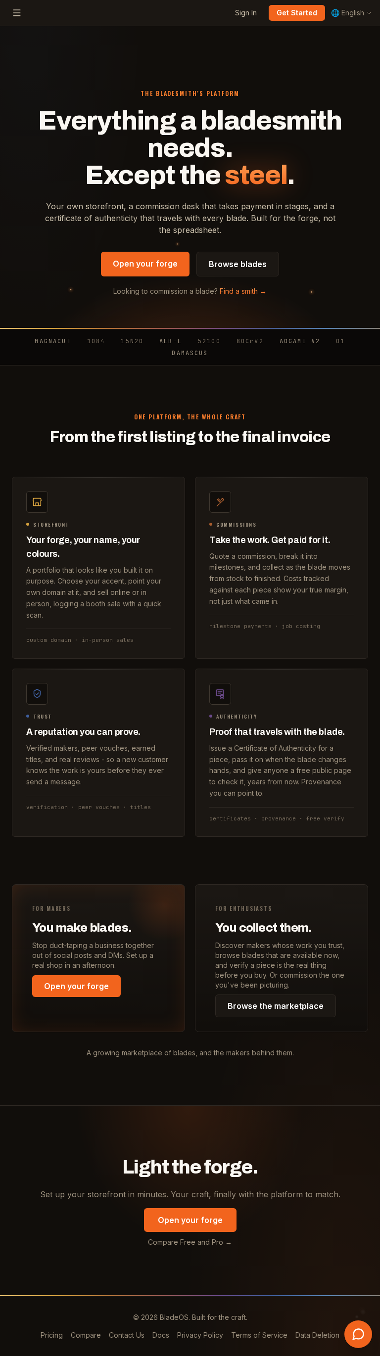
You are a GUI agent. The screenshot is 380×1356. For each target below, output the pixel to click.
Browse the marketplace (276, 1006)
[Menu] (17, 13)
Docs (160, 1335)
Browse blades (238, 264)
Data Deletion (317, 1335)
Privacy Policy (200, 1335)
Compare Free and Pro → (190, 1242)
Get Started (297, 12)
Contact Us (126, 1335)
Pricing (52, 1335)
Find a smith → (243, 291)
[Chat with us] (358, 1334)
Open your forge (145, 264)
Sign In (246, 12)
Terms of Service (259, 1335)
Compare (86, 1335)
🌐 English (347, 12)
